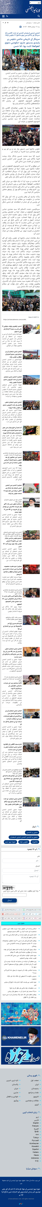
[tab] (21, 923)
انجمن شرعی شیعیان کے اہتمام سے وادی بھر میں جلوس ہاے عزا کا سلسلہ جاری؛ (12, 592)
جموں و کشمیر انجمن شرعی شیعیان (24, 837)
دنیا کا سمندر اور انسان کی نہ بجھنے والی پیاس (22, 991)
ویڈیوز (16, 1100)
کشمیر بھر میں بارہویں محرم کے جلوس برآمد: (13, 501)
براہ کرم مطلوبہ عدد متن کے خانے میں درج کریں (21, 891)
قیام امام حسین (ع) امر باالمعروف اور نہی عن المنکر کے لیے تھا (12, 626)
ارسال (10, 900)
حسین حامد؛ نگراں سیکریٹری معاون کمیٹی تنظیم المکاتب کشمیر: (14, 619)
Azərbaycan (34, 1143)
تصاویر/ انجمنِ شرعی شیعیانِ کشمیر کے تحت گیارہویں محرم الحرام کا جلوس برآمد (13, 379)
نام (39, 856)
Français (35, 1126)
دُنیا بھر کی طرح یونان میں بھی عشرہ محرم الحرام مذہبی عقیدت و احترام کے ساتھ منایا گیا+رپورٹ (12, 430)
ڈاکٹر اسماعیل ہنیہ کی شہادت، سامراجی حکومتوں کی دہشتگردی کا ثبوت (12, 686)
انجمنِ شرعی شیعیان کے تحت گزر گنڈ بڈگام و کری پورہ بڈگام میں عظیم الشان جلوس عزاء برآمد (12, 803)
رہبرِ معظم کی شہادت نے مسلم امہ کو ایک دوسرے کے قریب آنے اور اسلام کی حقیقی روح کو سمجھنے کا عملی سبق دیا (20, 964)
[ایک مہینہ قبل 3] (31, 713)
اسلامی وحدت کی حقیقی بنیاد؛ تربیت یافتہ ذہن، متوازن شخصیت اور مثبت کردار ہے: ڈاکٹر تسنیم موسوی (19, 930)
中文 (37, 1161)
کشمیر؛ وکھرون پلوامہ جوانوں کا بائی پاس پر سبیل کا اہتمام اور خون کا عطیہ (12, 329)
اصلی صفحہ (36, 23)
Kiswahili (35, 1146)
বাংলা (37, 1134)
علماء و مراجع (34, 1092)
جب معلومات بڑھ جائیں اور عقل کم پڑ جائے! (23, 988)
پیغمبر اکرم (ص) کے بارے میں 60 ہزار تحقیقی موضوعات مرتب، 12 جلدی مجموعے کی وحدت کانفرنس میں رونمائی (19, 943)
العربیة (36, 1129)
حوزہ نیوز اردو (10, 842)
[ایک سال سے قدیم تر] (31, 329)
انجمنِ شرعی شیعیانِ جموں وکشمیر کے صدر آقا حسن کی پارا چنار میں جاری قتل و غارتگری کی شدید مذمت (12, 653)
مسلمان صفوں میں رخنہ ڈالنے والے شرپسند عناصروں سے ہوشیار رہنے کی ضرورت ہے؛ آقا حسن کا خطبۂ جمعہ (12, 508)
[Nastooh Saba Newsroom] (21, 1204)
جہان (16, 1088)
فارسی (36, 1120)
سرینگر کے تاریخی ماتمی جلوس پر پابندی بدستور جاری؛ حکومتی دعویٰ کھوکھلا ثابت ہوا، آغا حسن (22, 42)
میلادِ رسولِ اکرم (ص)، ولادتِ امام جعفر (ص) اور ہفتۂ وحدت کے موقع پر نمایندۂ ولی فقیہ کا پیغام (20, 950)
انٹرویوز (36, 1096)
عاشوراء (35, 842)
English (36, 1123)
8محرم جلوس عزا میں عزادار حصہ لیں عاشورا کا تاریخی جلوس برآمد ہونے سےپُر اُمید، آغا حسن (12, 542)
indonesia (35, 1158)
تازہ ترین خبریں (12, 1080)
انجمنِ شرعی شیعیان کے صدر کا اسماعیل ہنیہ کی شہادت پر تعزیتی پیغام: (12, 679)
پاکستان (15, 1084)
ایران (37, 1084)
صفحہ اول (35, 1080)
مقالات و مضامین (32, 1100)
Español (35, 1149)
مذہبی (16, 1092)
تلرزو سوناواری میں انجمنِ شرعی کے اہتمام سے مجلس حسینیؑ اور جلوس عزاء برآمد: (12, 772)
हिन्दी (37, 1132)
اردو (37, 1117)
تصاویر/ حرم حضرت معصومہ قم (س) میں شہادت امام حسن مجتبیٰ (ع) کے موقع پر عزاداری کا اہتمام (12, 570)
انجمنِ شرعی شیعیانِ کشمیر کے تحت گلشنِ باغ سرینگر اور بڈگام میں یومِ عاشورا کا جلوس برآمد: (22, 34)
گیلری (37, 1104)
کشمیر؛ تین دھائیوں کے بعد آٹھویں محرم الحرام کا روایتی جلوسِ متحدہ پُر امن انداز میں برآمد (12, 461)
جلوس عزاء (24, 842)
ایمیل (38, 866)
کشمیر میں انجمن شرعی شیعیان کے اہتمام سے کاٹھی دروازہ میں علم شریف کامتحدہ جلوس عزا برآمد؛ (12, 534)
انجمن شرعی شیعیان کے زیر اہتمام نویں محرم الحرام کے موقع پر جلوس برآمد (13, 354)
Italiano (36, 1152)
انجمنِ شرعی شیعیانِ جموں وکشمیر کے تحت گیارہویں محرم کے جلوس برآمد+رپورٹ (12, 405)
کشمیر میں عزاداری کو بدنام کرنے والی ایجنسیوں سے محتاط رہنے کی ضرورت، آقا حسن (12, 778)
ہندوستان (28, 23)
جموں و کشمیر (32, 832)
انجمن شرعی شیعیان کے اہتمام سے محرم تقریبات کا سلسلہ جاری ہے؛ (12, 454)
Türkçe (36, 1137)
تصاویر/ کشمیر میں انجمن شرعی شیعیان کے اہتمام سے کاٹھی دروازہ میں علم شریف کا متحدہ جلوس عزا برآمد (13, 489)
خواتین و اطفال (12, 1096)
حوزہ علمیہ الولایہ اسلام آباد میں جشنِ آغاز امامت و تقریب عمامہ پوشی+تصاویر (20, 956)
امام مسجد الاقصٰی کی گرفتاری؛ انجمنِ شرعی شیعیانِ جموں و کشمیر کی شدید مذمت (12, 747)
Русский (35, 1140)
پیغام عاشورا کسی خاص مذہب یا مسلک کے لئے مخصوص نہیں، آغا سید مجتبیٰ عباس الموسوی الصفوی (12, 600)
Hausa (36, 1155)
